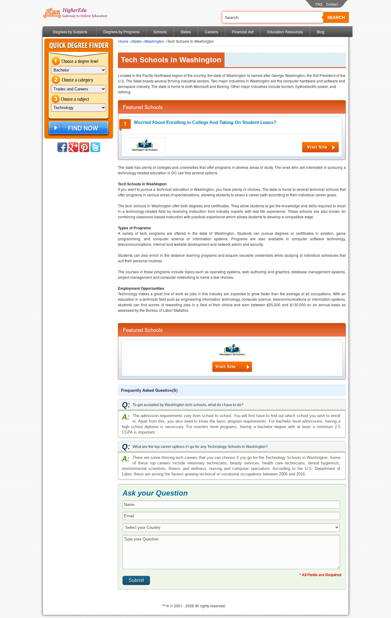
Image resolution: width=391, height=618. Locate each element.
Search (336, 17)
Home (123, 41)
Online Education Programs (75, 13)
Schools (160, 31)
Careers (211, 31)
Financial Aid (243, 31)
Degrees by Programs (121, 31)
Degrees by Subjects (70, 31)
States (186, 31)
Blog (320, 31)
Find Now (78, 128)
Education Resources (285, 31)
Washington (154, 41)
